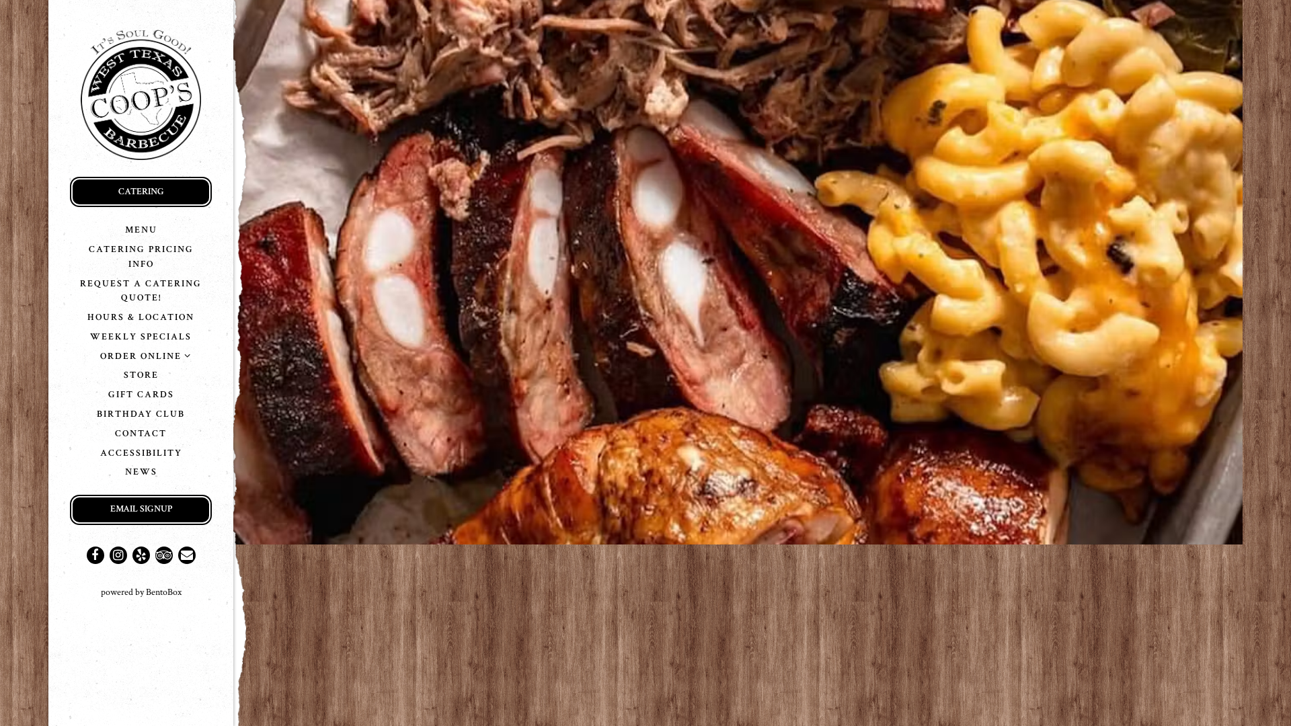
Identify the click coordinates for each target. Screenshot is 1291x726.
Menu (141, 229)
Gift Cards (141, 394)
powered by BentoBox (167, 592)
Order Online (141, 356)
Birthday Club (143, 413)
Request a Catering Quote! (141, 291)
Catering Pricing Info (141, 256)
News (141, 471)
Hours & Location (140, 317)
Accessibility (141, 452)
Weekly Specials (141, 336)
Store (141, 374)
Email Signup (141, 508)
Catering (141, 191)
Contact (141, 433)
